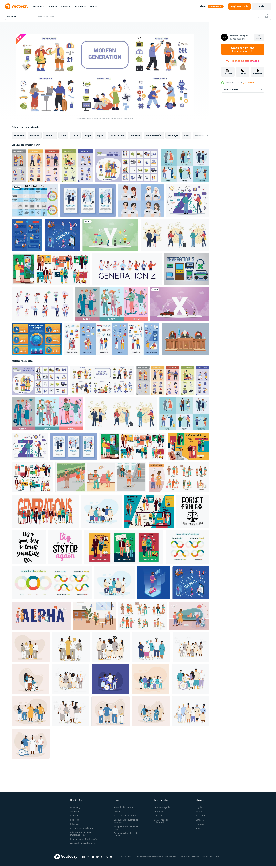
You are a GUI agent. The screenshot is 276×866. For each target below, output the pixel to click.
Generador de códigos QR (82, 843)
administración (153, 135)
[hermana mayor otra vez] (65, 547)
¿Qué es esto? (248, 82)
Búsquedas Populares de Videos (126, 834)
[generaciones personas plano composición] (94, 616)
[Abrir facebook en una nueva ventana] (83, 857)
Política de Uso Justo (210, 856)
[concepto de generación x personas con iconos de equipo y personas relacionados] (179, 304)
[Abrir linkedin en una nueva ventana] (93, 857)
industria (135, 135)
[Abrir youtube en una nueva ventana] (111, 857)
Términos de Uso (171, 856)
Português (201, 815)
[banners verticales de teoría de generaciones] (88, 200)
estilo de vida (117, 135)
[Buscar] (259, 16)
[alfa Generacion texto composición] (41, 616)
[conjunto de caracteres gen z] (42, 304)
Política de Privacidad (190, 856)
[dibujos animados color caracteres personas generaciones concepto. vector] (111, 304)
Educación (75, 824)
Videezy (74, 815)
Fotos (51, 6)
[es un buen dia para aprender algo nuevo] (29, 547)
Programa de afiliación (125, 815)
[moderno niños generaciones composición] (189, 616)
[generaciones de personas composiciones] (179, 477)
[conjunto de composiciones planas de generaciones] (126, 165)
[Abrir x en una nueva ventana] (106, 857)
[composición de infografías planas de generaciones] (52, 165)
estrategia (173, 135)
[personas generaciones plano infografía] (149, 511)
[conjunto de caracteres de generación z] (127, 269)
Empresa (74, 819)
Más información (230, 89)
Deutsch (200, 819)
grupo (88, 135)
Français (200, 824)
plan (186, 135)
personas (34, 135)
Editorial (79, 6)
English (199, 807)
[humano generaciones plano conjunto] (142, 616)
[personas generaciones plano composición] (51, 269)
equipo (100, 135)
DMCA (117, 811)
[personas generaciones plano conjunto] (32, 477)
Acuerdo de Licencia (123, 807)
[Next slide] (204, 135)
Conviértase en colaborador (161, 821)
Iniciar (261, 6)
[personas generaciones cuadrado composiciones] (100, 477)
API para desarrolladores (82, 828)
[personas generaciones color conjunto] (111, 339)
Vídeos (64, 6)
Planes (203, 6)
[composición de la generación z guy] (153, 582)
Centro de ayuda (162, 807)
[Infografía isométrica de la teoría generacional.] (37, 339)
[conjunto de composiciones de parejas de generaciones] (175, 235)
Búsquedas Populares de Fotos (126, 827)
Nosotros (158, 815)
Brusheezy (75, 807)
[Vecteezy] (16, 6)
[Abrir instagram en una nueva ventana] (88, 857)
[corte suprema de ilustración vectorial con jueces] (185, 339)
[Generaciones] (35, 200)
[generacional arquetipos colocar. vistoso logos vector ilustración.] (187, 547)
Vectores (37, 6)
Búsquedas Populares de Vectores (126, 821)
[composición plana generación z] (187, 200)
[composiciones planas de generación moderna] (102, 380)
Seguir (259, 38)
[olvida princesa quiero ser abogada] (192, 511)
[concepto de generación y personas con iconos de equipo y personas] (110, 235)
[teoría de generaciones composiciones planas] (185, 165)
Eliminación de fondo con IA (84, 839)
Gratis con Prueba (242, 49)
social (75, 135)
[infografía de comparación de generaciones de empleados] (27, 235)
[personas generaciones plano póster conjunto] (123, 547)
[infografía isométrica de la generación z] (62, 235)
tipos (63, 135)
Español (199, 811)
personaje (19, 135)
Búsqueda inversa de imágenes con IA (80, 833)
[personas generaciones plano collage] (188, 446)
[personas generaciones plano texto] (45, 511)
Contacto (158, 811)
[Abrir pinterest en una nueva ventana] (97, 857)
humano (50, 135)
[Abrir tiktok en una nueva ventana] (102, 857)
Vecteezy (74, 811)
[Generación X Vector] (186, 269)
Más (92, 6)
